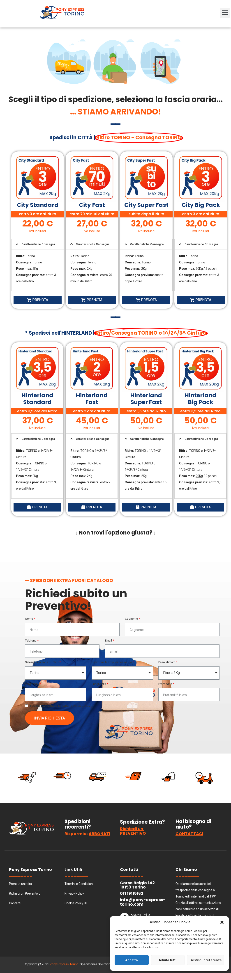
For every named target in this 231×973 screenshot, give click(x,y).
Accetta (131, 960)
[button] (222, 922)
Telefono (31, 640)
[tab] (38, 244)
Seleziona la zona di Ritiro (42, 662)
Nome (29, 618)
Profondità (165, 684)
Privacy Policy (82, 706)
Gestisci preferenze (205, 960)
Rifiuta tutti (167, 960)
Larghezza (32, 684)
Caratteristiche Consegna (38, 244)
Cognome (131, 618)
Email (108, 640)
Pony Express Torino (64, 964)
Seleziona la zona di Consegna (112, 662)
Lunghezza (99, 684)
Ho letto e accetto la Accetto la (60, 706)
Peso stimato (167, 662)
